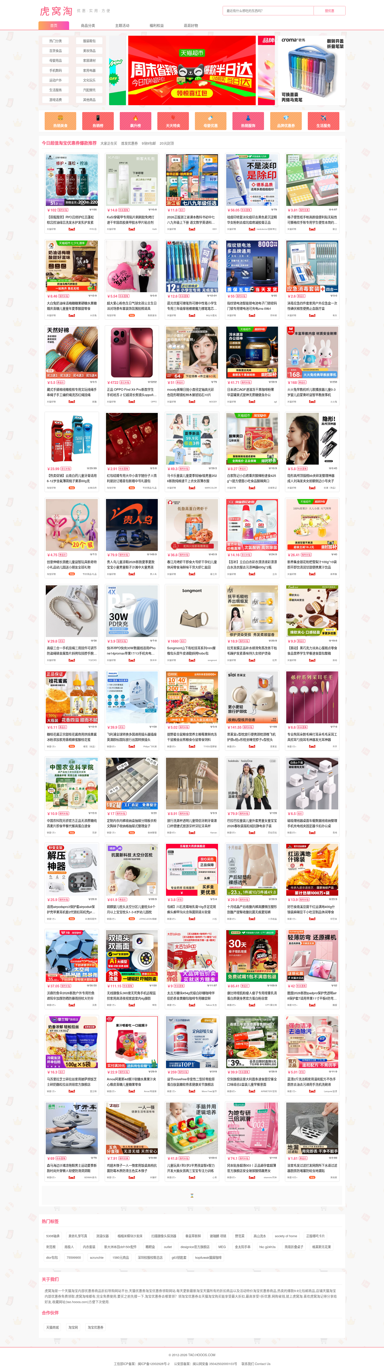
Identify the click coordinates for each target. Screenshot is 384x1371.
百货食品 (55, 50)
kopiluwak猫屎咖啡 (208, 1257)
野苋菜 (239, 1235)
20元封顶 (167, 143)
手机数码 (55, 70)
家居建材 (89, 60)
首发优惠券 (129, 143)
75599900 (74, 1257)
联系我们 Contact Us (256, 1363)
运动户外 (55, 80)
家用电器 (89, 70)
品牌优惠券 (286, 121)
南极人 (69, 1246)
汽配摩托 (89, 89)
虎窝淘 (57, 11)
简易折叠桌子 (294, 1246)
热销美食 (60, 121)
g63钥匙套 (179, 1257)
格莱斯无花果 (321, 1246)
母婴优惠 (211, 121)
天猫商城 (52, 1327)
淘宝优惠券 (95, 1327)
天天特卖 (173, 121)
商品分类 (88, 25)
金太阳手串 (242, 1246)
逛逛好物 (191, 25)
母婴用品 (55, 60)
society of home (286, 1235)
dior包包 (52, 1257)
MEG (222, 1246)
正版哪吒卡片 (315, 1235)
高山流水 (260, 1235)
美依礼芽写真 (77, 1235)
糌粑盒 (150, 1246)
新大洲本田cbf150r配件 (120, 1246)
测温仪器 (102, 1235)
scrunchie (97, 1257)
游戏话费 (55, 99)
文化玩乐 (89, 80)
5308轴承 (53, 1235)
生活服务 (55, 89)
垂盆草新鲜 (193, 1235)
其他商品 (89, 99)
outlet (168, 1246)
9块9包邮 (149, 143)
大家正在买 (108, 143)
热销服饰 (248, 121)
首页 (53, 25)
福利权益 (157, 25)
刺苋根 (51, 1246)
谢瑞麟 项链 (218, 1235)
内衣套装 (89, 1246)
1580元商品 (120, 1257)
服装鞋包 (89, 40)
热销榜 (98, 121)
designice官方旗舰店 (195, 1246)
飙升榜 (135, 121)
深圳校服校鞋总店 (150, 1257)
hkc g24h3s (267, 1246)
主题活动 (122, 25)
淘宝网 (73, 1327)
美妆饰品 (89, 50)
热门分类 (55, 40)
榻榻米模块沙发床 (130, 1235)
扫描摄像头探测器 (163, 1235)
